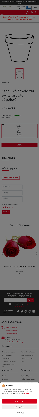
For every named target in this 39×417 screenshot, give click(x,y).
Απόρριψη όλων (19, 407)
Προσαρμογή (20, 412)
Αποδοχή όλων (19, 401)
